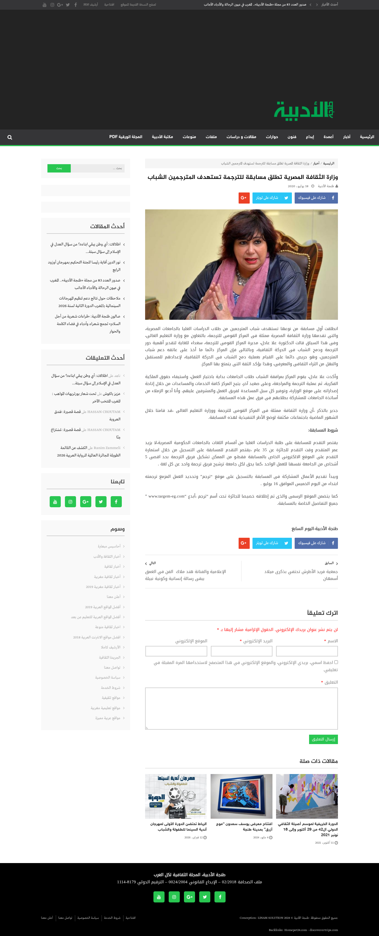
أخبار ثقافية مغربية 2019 (103, 587)
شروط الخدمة (110, 688)
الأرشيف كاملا (110, 647)
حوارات (272, 137)
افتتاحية (109, 5)
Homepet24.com (295, 930)
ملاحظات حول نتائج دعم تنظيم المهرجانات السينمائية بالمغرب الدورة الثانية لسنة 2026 (89, 302)
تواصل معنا (112, 667)
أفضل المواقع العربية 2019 (102, 607)
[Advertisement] (189, 58)
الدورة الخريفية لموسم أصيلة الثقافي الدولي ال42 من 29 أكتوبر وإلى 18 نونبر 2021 (308, 829)
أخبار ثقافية (112, 566)
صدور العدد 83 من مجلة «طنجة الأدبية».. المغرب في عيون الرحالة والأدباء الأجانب (255, 4)
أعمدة (328, 137)
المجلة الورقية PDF (125, 137)
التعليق (329, 682)
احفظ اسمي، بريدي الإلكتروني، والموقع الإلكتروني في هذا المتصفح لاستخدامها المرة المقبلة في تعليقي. (246, 666)
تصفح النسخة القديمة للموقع (138, 5)
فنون (292, 137)
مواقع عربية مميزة (107, 718)
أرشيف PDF (91, 5)
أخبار (346, 137)
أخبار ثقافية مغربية (107, 577)
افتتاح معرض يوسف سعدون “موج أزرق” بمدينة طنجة (244, 827)
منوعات (189, 137)
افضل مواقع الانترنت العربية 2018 (96, 637)
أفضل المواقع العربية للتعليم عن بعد (95, 617)
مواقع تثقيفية (111, 698)
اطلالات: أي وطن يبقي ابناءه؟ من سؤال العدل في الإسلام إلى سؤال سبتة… (85, 248)
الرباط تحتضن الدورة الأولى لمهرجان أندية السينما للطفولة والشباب (178, 827)
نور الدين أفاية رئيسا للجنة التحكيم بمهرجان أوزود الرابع (84, 266)
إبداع (310, 137)
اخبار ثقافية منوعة (107, 627)
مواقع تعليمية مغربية (105, 708)
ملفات (211, 137)
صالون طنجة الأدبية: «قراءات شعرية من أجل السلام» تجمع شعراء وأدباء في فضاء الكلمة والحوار (87, 324)
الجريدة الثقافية (109, 657)
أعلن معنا (113, 597)
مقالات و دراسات (241, 137)
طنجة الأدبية (326, 186)
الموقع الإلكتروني (191, 641)
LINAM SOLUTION (270, 918)
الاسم (331, 641)
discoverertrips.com (324, 930)
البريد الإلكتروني (256, 641)
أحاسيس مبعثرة (109, 546)
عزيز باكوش (111, 393)
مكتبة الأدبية (162, 137)
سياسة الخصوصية (107, 677)
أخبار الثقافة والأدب (107, 556)
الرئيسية (367, 137)
